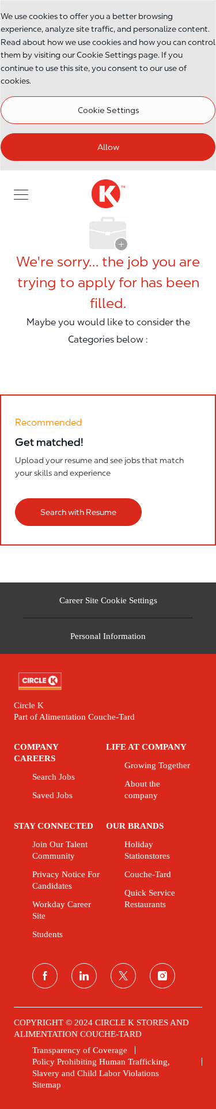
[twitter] (123, 975)
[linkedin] (84, 975)
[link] (108, 681)
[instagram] (162, 975)
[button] (21, 193)
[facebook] (45, 975)
